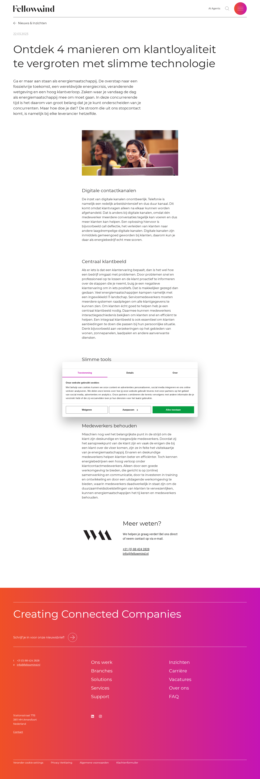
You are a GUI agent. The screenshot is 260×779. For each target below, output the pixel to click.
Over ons (179, 688)
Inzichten (179, 662)
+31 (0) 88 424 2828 (136, 549)
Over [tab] (175, 372)
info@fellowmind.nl (136, 553)
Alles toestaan (173, 409)
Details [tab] (130, 372)
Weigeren (87, 409)
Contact (18, 732)
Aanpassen (128, 409)
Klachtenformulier (127, 762)
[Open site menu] (240, 8)
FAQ (174, 696)
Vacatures (180, 679)
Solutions (101, 679)
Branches (102, 671)
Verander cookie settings (28, 762)
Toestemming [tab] (85, 372)
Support (100, 696)
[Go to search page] (227, 8)
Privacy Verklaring (61, 762)
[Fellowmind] (34, 8)
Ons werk (101, 662)
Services (100, 688)
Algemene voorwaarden (94, 762)
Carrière (178, 671)
